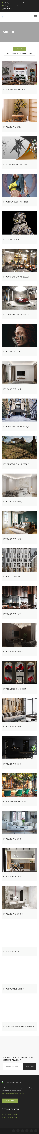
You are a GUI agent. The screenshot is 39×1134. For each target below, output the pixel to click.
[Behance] (26, 1130)
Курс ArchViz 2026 (12, 127)
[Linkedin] (31, 1130)
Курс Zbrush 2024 (11, 352)
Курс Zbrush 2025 (11, 239)
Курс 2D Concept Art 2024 (15, 202)
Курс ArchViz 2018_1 (13, 839)
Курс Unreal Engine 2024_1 (16, 427)
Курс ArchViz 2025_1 (13, 389)
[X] (35, 1130)
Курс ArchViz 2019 (12, 764)
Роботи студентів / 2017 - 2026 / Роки (19, 53)
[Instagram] (22, 1130)
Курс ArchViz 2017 (12, 951)
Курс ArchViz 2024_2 (13, 539)
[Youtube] (18, 1130)
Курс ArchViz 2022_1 (13, 614)
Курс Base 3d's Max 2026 (14, 89)
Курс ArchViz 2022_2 (13, 651)
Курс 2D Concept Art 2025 (15, 164)
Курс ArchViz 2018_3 (13, 914)
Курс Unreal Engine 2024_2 (16, 464)
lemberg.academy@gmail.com (12, 6)
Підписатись (29, 1066)
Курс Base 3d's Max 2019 (14, 801)
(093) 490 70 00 (7, 9)
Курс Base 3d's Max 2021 (14, 689)
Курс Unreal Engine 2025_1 (16, 277)
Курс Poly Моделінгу (13, 989)
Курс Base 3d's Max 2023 (14, 577)
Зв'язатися (10, 1100)
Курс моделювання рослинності (19, 1026)
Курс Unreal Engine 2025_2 (16, 314)
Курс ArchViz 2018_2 (13, 876)
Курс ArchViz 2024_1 (13, 502)
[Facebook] (13, 1130)
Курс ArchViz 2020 (12, 726)
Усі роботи (19, 49)
